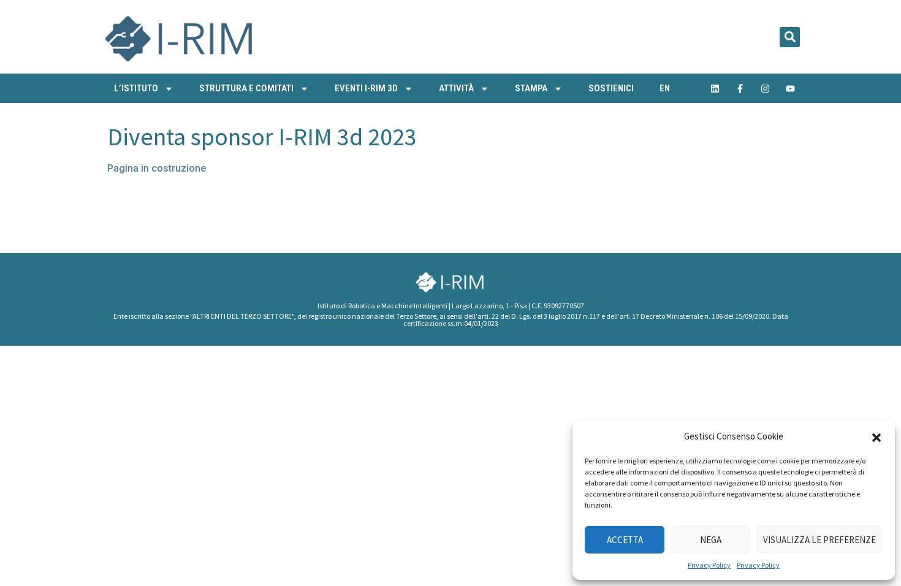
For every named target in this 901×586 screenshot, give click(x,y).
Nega (710, 540)
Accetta (625, 540)
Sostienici (611, 88)
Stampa (531, 88)
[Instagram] (765, 88)
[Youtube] (790, 88)
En (665, 88)
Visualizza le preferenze (819, 540)
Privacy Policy (709, 564)
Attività (456, 88)
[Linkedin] (715, 88)
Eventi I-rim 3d (366, 88)
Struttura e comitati (246, 88)
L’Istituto (136, 88)
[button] (876, 436)
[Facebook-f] (740, 88)
